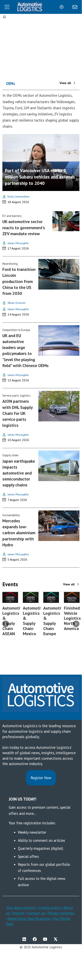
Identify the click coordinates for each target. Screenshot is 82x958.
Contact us (36, 912)
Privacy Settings (61, 912)
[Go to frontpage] (30, 7)
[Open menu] (7, 7)
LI (25, 939)
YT (46, 939)
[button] (5, 623)
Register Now (41, 777)
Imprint (18, 912)
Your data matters (21, 907)
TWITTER (56, 939)
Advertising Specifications (29, 918)
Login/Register (62, 7)
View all (65, 83)
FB (35, 939)
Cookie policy (50, 907)
